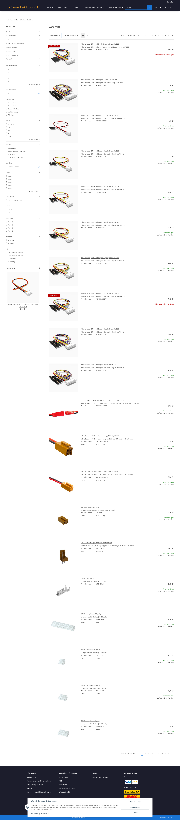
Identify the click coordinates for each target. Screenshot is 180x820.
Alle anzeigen (34, 85)
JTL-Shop (169, 817)
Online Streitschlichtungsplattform (39, 792)
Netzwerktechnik (11, 47)
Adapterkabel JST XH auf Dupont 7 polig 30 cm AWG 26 (100, 293)
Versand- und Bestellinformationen (39, 781)
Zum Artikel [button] (160, 61)
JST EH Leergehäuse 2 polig (90, 650)
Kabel (8, 32)
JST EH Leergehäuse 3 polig (90, 685)
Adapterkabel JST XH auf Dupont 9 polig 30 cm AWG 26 (100, 365)
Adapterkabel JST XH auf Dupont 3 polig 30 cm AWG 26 (100, 151)
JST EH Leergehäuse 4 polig (90, 721)
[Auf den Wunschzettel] (74, 46)
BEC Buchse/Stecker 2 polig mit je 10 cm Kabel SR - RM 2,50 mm (103, 400)
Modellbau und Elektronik (15, 43)
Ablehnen (135, 813)
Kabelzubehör (11, 36)
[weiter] (172, 35)
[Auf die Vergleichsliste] (68, 46)
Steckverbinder (11, 51)
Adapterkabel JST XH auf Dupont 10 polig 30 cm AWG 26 (100, 80)
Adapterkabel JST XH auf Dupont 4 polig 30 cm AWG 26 (100, 186)
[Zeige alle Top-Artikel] (39, 268)
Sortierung (54, 36)
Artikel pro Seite (70, 36)
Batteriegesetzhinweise (67, 788)
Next (35, 292)
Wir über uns (31, 777)
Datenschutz (45, 813)
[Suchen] (149, 7)
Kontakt (170, 2)
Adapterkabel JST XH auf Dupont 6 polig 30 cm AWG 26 (100, 258)
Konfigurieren (135, 807)
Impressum (34, 813)
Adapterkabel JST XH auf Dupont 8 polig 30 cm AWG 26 (100, 329)
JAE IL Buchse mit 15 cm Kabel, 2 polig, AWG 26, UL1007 (100, 436)
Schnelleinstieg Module (100, 777)
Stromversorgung (12, 55)
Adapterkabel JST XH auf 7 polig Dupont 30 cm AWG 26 (100, 44)
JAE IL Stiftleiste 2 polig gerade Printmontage (96, 543)
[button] (156, 7)
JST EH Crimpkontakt (88, 578)
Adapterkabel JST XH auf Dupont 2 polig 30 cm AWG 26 (100, 115)
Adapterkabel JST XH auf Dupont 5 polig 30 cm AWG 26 (100, 222)
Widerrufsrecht (64, 792)
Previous (11, 292)
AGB (60, 781)
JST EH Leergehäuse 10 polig (91, 614)
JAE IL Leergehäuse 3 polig (90, 507)
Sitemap (29, 788)
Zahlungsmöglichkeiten (35, 785)
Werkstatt (9, 59)
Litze (7, 40)
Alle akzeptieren (135, 802)
